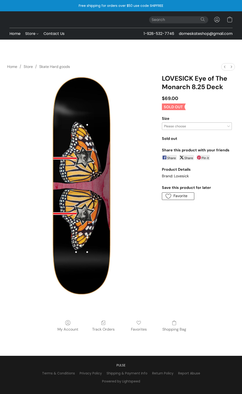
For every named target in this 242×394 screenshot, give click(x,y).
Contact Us (54, 33)
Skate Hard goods (54, 66)
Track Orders (103, 329)
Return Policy (162, 373)
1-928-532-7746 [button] (159, 33)
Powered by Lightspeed (121, 381)
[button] (217, 19)
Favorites (139, 329)
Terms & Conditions (58, 373)
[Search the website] (202, 19)
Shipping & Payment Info (127, 373)
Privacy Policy (91, 373)
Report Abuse (189, 373)
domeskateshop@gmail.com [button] (206, 33)
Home (15, 33)
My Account (67, 329)
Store (30, 33)
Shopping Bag (174, 329)
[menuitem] (224, 66)
